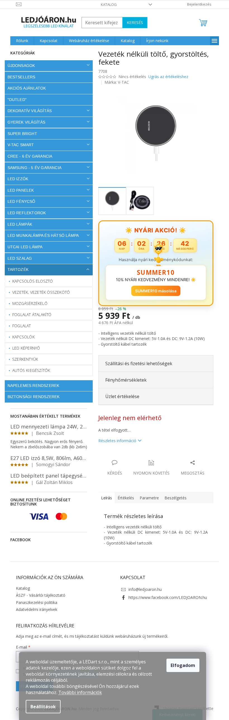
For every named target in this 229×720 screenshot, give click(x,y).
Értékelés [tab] (123, 497)
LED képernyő (24, 348)
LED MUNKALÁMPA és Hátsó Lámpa (41, 235)
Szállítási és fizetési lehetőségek (136, 363)
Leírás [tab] (104, 497)
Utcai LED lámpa (22, 247)
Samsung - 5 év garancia (32, 167)
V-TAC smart (18, 145)
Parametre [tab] (147, 497)
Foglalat (19, 325)
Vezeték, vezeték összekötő (39, 292)
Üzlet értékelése (120, 396)
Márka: (114, 82)
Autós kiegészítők (29, 370)
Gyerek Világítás (24, 122)
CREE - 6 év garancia (27, 156)
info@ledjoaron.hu (143, 589)
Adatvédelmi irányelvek (34, 609)
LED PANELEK (18, 190)
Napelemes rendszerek (31, 385)
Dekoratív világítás (27, 111)
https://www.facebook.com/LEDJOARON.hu (166, 597)
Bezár (135, 456)
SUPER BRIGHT (20, 133)
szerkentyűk (23, 359)
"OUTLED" (15, 99)
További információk (80, 692)
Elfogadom (183, 665)
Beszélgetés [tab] (173, 497)
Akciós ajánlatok (24, 88)
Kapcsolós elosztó (30, 281)
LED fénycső (19, 201)
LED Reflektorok (24, 213)
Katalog (107, 4)
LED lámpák (17, 224)
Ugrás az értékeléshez (166, 76)
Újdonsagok (19, 65)
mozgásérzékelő (28, 303)
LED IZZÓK (15, 179)
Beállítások (43, 707)
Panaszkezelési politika (34, 602)
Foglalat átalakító (30, 314)
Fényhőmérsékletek (123, 380)
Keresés (133, 22)
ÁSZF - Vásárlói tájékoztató (38, 595)
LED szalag (17, 258)
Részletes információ (115, 440)
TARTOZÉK (16, 269)
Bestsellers (19, 77)
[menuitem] (20, 40)
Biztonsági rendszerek (31, 396)
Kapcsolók (21, 336)
